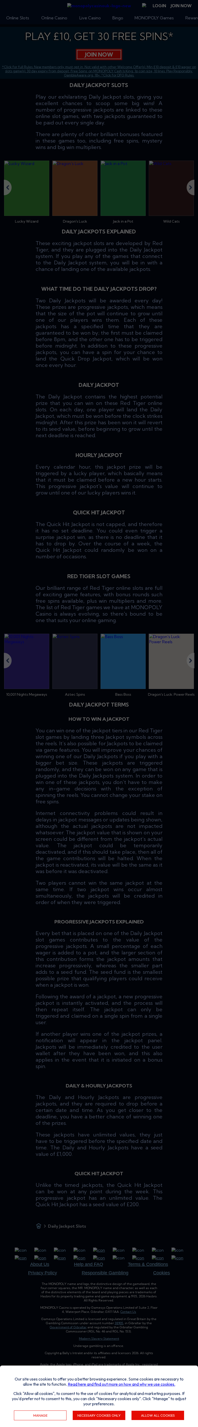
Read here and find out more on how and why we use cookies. (121, 1384)
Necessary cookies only (99, 1415)
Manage (40, 1415)
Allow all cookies (158, 1415)
